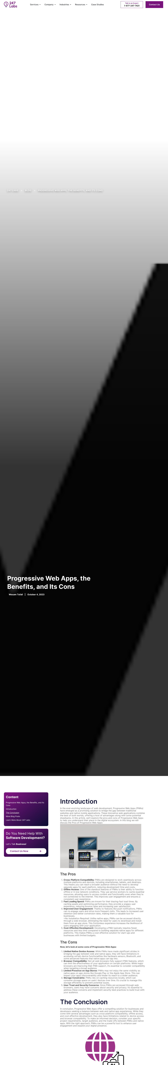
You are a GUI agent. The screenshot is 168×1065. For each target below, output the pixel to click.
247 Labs (12, 190)
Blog (28, 190)
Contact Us (154, 4)
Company (49, 4)
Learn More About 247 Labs (18, 820)
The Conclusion (12, 813)
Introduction (11, 809)
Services (34, 4)
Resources (80, 4)
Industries (64, 4)
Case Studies (97, 4)
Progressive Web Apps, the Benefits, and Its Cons (25, 803)
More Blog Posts (13, 816)
